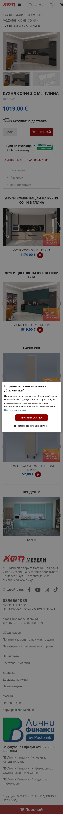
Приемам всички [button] (31, 417)
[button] (31, 426)
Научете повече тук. (15, 409)
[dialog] (31, 407)
